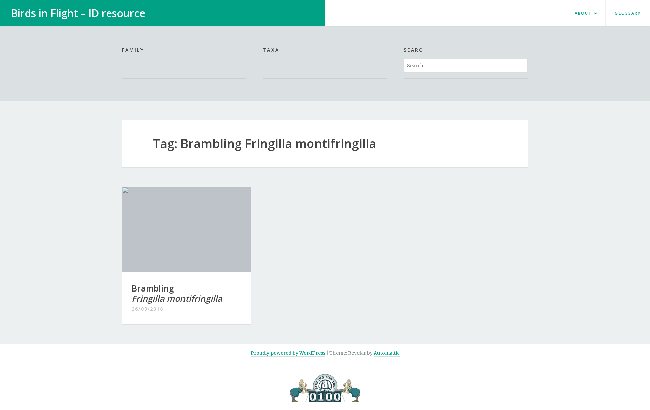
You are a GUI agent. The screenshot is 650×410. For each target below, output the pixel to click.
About (583, 13)
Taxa (271, 50)
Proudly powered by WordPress (288, 353)
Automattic (387, 353)
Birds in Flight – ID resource (78, 13)
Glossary (628, 13)
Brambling (177, 293)
